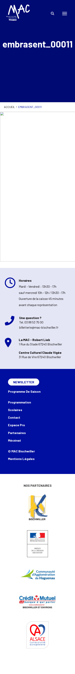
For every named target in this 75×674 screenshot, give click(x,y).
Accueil (9, 107)
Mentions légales (21, 459)
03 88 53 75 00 (33, 322)
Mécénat (14, 440)
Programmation (19, 402)
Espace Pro (16, 425)
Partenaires (17, 433)
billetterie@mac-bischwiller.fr (38, 327)
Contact (14, 417)
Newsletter (23, 382)
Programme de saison (24, 391)
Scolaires (15, 410)
